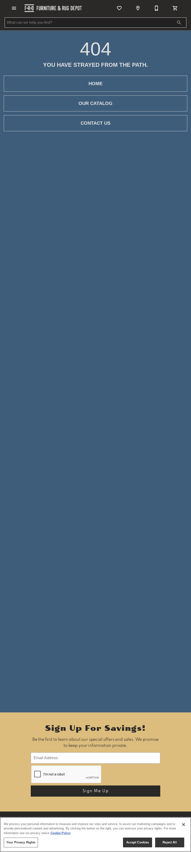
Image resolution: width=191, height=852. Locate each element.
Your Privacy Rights (20, 842)
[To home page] (53, 8)
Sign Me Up (95, 791)
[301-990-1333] (156, 8)
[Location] (137, 8)
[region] (95, 834)
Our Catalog (95, 103)
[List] (119, 8)
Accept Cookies (137, 842)
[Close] (183, 824)
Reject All (170, 842)
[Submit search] (179, 22)
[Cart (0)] (175, 8)
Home (95, 83)
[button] (14, 8)
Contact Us (95, 123)
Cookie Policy (61, 833)
